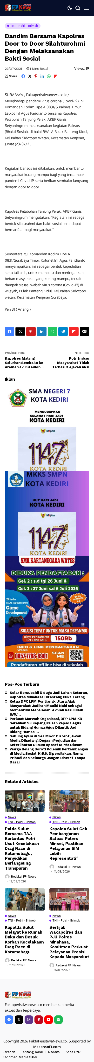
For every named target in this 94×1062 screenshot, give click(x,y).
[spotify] (58, 1019)
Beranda (8, 1052)
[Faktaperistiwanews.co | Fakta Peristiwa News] (18, 7)
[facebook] (9, 1019)
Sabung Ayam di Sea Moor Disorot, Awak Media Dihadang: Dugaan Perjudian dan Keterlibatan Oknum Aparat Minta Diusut (46, 740)
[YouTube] (48, 1019)
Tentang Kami (32, 1052)
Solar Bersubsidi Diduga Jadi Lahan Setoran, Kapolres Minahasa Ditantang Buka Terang (49, 695)
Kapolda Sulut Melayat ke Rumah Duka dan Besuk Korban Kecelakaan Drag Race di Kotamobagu (24, 939)
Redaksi (54, 1052)
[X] (19, 1019)
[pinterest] (38, 1019)
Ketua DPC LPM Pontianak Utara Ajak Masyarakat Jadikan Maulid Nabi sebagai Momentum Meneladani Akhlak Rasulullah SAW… (46, 708)
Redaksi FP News (23, 876)
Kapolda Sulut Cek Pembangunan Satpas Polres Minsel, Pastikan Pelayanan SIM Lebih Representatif (68, 843)
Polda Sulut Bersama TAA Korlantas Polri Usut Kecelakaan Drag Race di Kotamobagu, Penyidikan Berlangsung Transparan (22, 848)
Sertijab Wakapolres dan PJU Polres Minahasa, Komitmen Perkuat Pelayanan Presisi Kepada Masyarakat (69, 942)
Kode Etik (73, 1052)
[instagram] (29, 1019)
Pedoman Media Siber (19, 1057)
